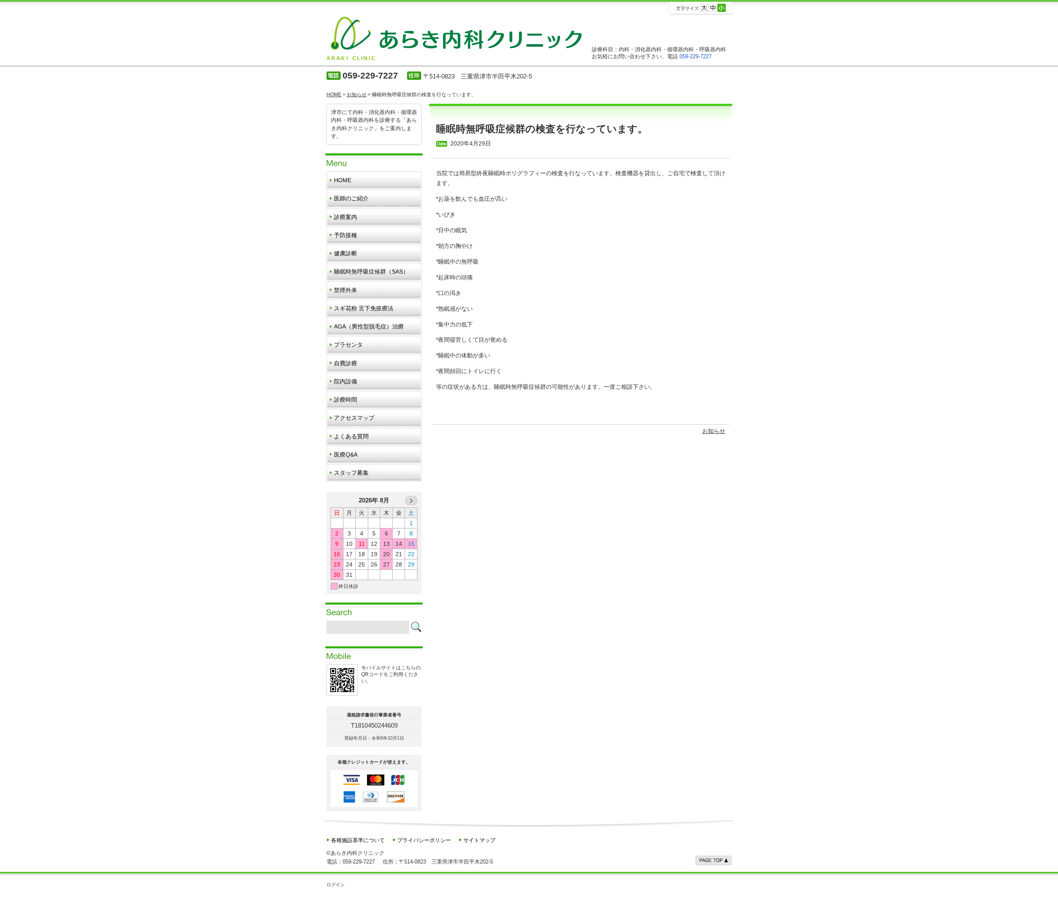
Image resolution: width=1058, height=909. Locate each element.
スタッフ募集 (351, 472)
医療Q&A (345, 454)
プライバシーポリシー (424, 840)
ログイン (335, 884)
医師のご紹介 (351, 198)
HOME (342, 180)
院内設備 (345, 381)
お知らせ (713, 431)
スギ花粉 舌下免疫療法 (363, 308)
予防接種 (345, 235)
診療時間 (345, 399)
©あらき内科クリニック (355, 853)
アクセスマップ (354, 417)
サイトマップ (479, 840)
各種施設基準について (358, 840)
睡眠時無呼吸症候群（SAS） (371, 271)
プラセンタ (348, 344)
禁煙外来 (345, 290)
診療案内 (345, 217)
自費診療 (345, 363)
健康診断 (345, 253)
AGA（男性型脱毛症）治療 (369, 326)
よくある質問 (351, 436)
